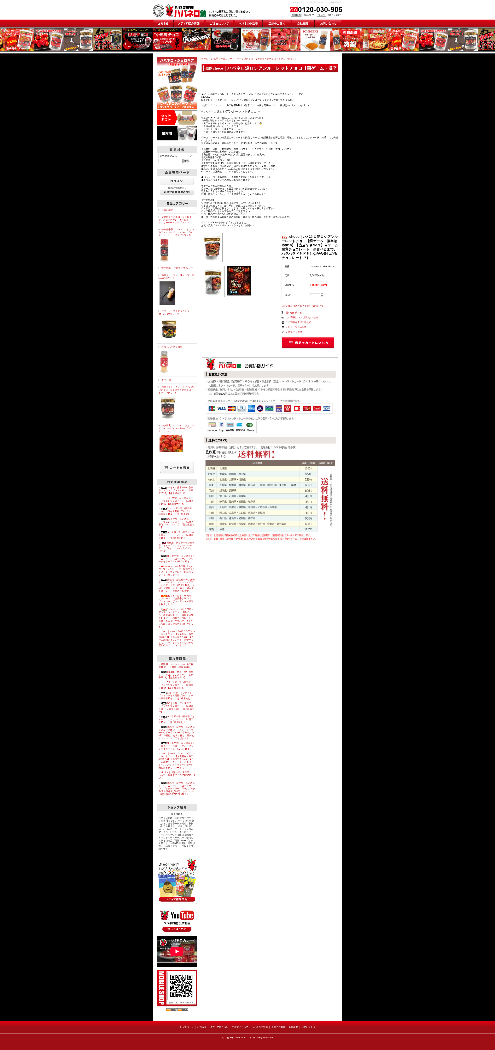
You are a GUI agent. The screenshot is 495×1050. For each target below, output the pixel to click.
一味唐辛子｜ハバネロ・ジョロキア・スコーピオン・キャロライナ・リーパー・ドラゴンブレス (176, 232)
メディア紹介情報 (189, 23)
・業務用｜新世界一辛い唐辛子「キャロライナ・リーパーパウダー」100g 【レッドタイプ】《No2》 (177, 547)
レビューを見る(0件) (296, 327)
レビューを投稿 (294, 331)
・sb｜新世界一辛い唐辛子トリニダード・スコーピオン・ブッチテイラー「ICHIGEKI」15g (177, 559)
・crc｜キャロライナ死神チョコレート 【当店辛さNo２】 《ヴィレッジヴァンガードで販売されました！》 (176, 600)
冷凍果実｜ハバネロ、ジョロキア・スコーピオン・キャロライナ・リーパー (176, 428)
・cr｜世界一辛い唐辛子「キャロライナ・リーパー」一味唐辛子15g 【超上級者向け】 (177, 535)
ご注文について (219, 23)
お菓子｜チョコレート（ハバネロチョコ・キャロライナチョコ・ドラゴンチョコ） (254, 58)
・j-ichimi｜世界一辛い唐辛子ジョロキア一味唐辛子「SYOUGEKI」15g (177, 775)
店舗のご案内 (276, 23)
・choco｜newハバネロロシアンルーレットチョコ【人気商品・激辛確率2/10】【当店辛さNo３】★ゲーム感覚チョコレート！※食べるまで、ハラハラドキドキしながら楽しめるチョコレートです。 (177, 638)
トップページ (187, 1027)
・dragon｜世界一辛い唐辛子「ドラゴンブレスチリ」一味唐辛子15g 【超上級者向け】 (176, 490)
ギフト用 (166, 380)
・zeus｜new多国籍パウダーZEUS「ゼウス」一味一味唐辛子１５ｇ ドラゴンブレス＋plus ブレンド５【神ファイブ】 (177, 570)
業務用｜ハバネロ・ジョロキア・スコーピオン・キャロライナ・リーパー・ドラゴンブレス (175, 220)
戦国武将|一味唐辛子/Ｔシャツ (177, 268)
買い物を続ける (294, 312)
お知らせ (163, 23)
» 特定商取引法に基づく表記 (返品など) (302, 306)
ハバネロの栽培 (248, 23)
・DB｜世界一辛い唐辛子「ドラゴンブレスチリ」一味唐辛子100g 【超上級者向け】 (176, 501)
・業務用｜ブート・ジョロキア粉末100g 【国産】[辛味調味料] (176, 666)
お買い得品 (167, 210)
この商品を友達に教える (298, 322)
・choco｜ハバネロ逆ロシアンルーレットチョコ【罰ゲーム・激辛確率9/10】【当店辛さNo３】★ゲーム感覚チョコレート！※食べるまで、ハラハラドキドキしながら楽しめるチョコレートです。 (176, 618)
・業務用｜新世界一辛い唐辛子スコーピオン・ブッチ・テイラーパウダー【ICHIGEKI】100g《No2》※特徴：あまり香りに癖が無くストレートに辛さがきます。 (177, 585)
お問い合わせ (328, 23)
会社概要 (302, 23)
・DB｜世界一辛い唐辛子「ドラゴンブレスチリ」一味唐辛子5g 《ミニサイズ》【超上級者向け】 (176, 523)
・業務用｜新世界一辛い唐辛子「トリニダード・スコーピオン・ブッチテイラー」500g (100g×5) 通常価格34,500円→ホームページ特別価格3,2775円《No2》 (177, 789)
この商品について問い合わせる (302, 317)
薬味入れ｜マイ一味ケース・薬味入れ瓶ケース (176, 276)
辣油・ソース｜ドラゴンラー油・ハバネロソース (175, 312)
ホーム (204, 58)
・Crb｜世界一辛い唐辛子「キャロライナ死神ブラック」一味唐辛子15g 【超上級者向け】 (176, 511)
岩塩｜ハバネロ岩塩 (171, 347)
